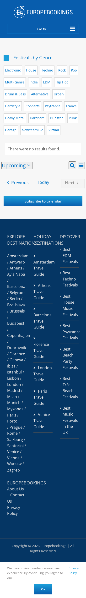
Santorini (15, 445)
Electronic (13, 70)
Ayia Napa (16, 274)
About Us (15, 489)
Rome (12, 433)
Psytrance (52, 106)
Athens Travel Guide (42, 291)
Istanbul (14, 372)
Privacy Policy (74, 570)
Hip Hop (62, 82)
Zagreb (13, 470)
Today (43, 182)
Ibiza (11, 366)
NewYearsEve (32, 130)
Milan (12, 396)
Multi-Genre (14, 82)
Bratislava (16, 304)
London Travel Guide (42, 374)
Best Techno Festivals (69, 279)
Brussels (17, 311)
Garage (10, 130)
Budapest (15, 323)
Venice (13, 451)
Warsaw (14, 463)
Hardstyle (12, 106)
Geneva (16, 359)
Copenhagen (18, 335)
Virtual (53, 130)
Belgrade (18, 292)
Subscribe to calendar (43, 201)
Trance (71, 106)
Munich (14, 402)
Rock (62, 70)
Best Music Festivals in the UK (69, 420)
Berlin (15, 298)
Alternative (39, 94)
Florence (17, 354)
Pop (74, 70)
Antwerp (17, 262)
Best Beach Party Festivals (69, 358)
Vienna (13, 458)
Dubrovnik (16, 347)
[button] (43, 58)
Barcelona (16, 286)
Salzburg (15, 439)
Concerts (33, 106)
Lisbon (13, 378)
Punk (73, 118)
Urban (59, 94)
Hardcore (37, 118)
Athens (16, 268)
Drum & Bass (15, 94)
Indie (34, 82)
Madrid (13, 390)
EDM (46, 82)
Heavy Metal (15, 118)
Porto (12, 421)
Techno (47, 70)
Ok (43, 589)
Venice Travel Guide (41, 420)
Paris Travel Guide (40, 397)
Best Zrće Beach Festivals (69, 388)
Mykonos (15, 408)
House (31, 70)
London (14, 384)
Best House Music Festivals (69, 305)
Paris (11, 415)
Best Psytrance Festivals (69, 331)
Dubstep (57, 118)
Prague (16, 427)
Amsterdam (17, 255)
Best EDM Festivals (69, 255)
